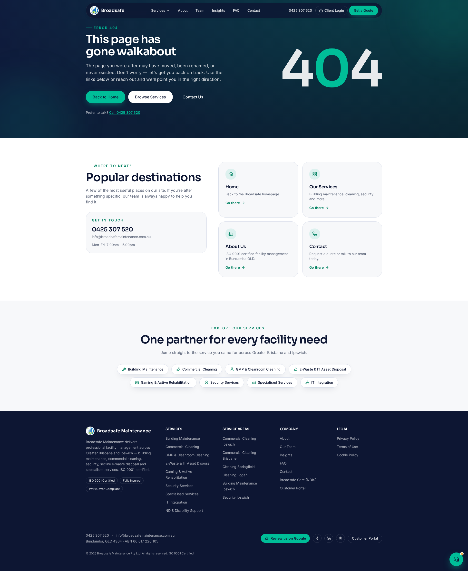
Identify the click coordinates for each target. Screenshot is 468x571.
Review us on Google (288, 538)
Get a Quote (363, 10)
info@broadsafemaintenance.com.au (121, 237)
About (183, 10)
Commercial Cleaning (199, 369)
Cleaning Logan (235, 475)
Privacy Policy (348, 438)
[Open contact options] (456, 559)
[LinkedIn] (328, 538)
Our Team (287, 447)
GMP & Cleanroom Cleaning (258, 369)
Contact (253, 10)
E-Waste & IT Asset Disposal (323, 369)
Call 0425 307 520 (124, 112)
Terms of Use (347, 447)
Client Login (334, 10)
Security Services (224, 382)
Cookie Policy (347, 455)
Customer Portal (292, 488)
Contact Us (193, 97)
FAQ (236, 10)
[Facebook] (317, 538)
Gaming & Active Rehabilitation (166, 382)
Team (199, 10)
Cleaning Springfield (239, 467)
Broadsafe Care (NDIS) (298, 480)
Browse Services (150, 97)
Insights (218, 10)
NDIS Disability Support (184, 510)
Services (158, 10)
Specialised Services (275, 382)
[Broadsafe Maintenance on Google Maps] (340, 538)
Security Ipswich (236, 497)
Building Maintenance (145, 369)
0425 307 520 (300, 10)
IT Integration (322, 382)
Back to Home (105, 97)
